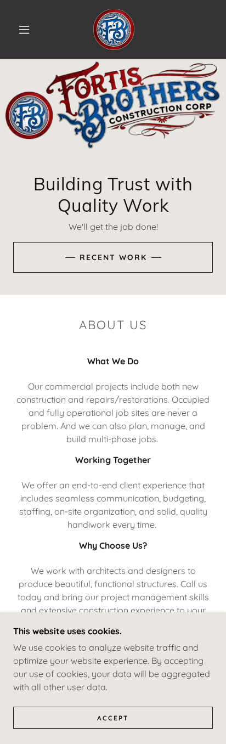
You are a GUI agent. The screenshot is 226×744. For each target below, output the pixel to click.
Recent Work (113, 257)
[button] (24, 30)
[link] (113, 29)
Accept (113, 718)
